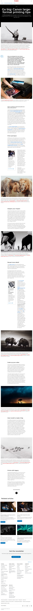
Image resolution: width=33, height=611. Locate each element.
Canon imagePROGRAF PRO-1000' (7, 100)
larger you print (12, 264)
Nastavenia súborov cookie (5, 603)
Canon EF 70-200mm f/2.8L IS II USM (16, 355)
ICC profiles (21, 308)
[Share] (16, 493)
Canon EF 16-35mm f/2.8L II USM (24, 49)
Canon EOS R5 (3, 49)
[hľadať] (1, 1)
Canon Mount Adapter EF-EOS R (13, 49)
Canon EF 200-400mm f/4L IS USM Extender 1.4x (8, 201)
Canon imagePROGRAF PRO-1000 (21, 288)
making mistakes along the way (16, 142)
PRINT (16, 6)
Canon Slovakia (3, 605)
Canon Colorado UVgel (13, 126)
